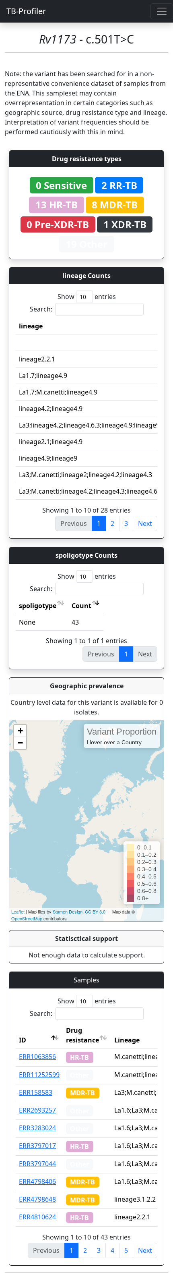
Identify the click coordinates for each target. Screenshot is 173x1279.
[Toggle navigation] (161, 11)
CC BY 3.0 (95, 911)
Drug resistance (82, 1035)
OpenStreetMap (26, 918)
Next (145, 523)
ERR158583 (35, 1092)
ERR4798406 (37, 1181)
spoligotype (37, 605)
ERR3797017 (37, 1145)
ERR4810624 (37, 1217)
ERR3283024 (37, 1127)
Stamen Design (67, 911)
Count (81, 605)
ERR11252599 (39, 1074)
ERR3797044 (37, 1163)
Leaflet (18, 911)
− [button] (20, 743)
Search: (41, 309)
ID (22, 1040)
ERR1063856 (37, 1056)
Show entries (87, 296)
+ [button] (20, 731)
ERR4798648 (37, 1199)
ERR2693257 (37, 1110)
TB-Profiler (26, 11)
